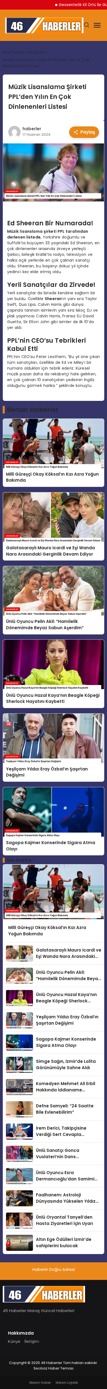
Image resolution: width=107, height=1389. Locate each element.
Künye (14, 1341)
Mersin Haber (40, 1382)
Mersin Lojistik (67, 1382)
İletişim (31, 1341)
